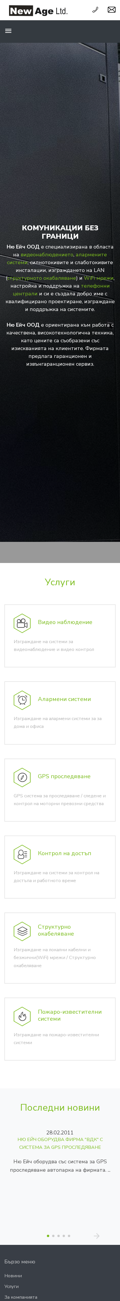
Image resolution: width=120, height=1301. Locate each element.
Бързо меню (19, 1261)
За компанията (20, 1297)
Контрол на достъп (64, 853)
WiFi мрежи (99, 278)
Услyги (11, 1286)
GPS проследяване (64, 776)
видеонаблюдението (47, 254)
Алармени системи (64, 699)
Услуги (60, 582)
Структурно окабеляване (56, 930)
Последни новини (60, 1107)
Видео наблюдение (65, 622)
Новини (13, 1276)
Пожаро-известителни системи (70, 1015)
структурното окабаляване (41, 278)
